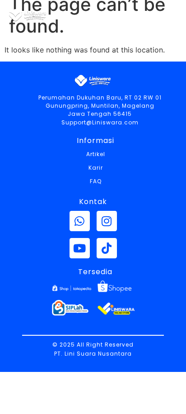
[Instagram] (107, 221)
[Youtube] (80, 248)
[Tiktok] (107, 248)
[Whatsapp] (80, 221)
